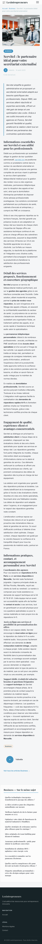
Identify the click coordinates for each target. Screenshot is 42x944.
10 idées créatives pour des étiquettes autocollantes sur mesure (19, 806)
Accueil (5, 8)
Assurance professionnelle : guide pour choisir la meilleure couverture (20, 842)
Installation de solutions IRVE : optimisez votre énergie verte (17, 850)
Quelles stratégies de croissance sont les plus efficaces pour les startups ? (21, 828)
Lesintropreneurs (15, 2)
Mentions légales (8, 926)
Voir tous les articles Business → (17, 771)
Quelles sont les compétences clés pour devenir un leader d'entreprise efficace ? (21, 864)
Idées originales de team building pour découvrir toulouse (20, 835)
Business (12, 8)
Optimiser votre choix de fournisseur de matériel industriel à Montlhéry (20, 820)
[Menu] (37, 2)
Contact (5, 930)
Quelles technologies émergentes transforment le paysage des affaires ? (20, 798)
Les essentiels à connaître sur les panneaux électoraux (18, 857)
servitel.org (20, 160)
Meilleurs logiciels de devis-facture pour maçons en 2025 (21, 813)
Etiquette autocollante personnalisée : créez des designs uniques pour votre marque (19, 873)
